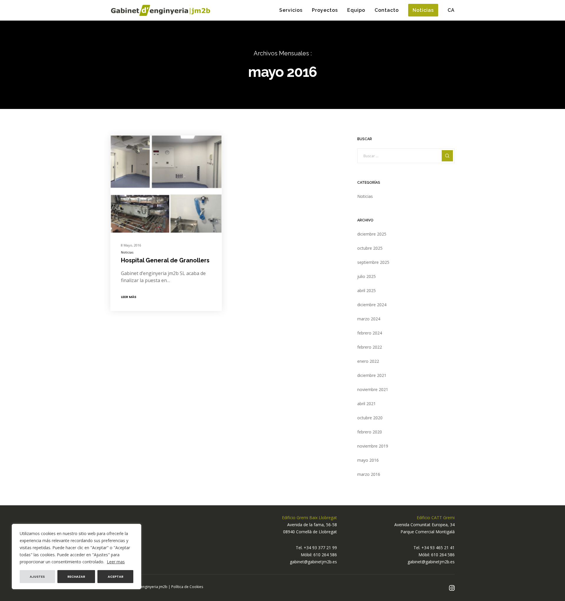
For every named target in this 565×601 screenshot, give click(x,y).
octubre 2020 (370, 417)
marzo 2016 (368, 474)
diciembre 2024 (371, 304)
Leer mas (116, 561)
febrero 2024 (369, 333)
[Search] (447, 155)
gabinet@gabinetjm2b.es (313, 561)
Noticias (127, 252)
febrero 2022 (369, 347)
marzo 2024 (368, 319)
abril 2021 (366, 403)
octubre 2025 (370, 248)
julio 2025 (366, 276)
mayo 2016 (368, 460)
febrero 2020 (369, 432)
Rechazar (76, 576)
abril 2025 (366, 290)
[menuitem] (446, 10)
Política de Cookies (187, 586)
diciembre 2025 (371, 234)
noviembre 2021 (372, 389)
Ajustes (37, 576)
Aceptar (115, 576)
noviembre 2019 (372, 446)
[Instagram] (452, 588)
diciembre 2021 (371, 375)
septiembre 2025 (373, 262)
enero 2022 (368, 361)
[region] (76, 556)
